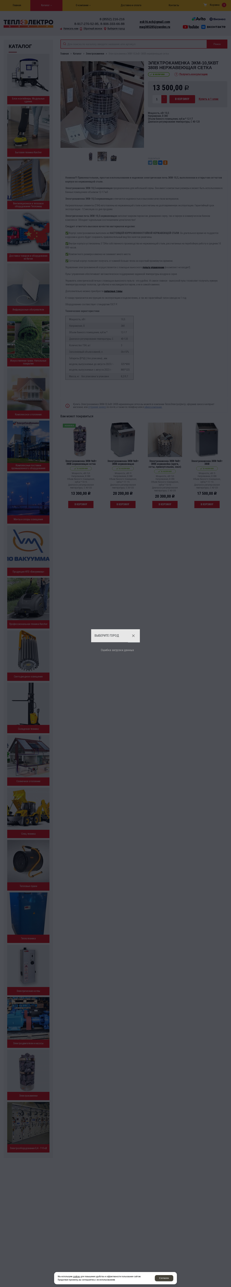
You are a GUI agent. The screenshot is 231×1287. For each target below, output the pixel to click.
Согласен (164, 1278)
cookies (76, 1276)
